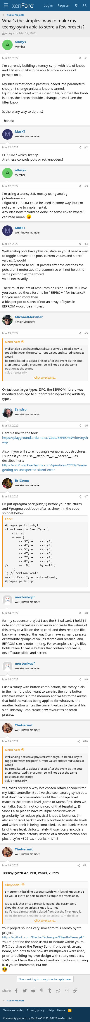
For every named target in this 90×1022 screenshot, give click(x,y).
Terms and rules (13, 1010)
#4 (86, 244)
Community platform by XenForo (37, 1018)
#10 (85, 741)
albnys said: (12, 885)
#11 (85, 865)
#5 (86, 333)
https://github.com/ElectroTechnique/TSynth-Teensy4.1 (43, 937)
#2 (86, 147)
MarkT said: (12, 342)
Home (61, 1010)
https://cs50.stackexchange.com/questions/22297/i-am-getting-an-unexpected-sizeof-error (44, 467)
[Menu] (6, 5)
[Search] (85, 5)
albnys (9, 33)
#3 (86, 186)
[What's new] (76, 5)
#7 (86, 496)
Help (51, 1010)
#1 (86, 58)
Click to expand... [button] (45, 377)
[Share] (80, 58)
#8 (86, 613)
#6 (86, 425)
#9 (86, 679)
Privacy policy (36, 1010)
